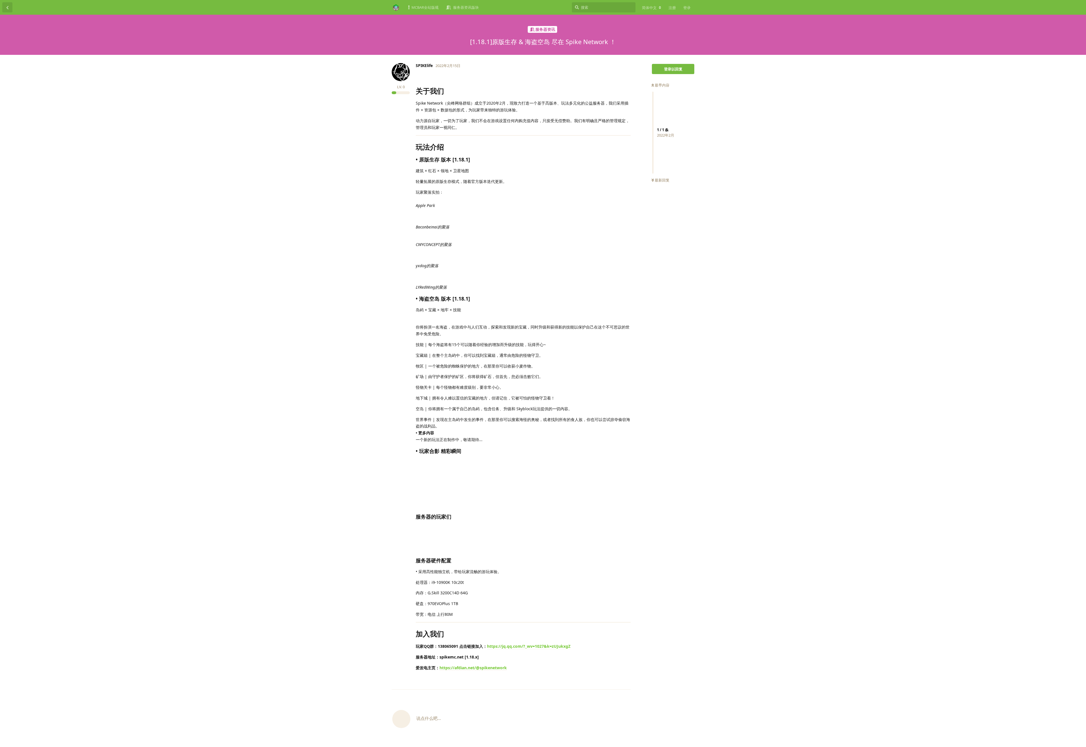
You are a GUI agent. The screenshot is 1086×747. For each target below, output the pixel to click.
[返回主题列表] (7, 7)
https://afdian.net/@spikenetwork (473, 667)
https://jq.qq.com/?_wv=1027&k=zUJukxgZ (528, 646)
